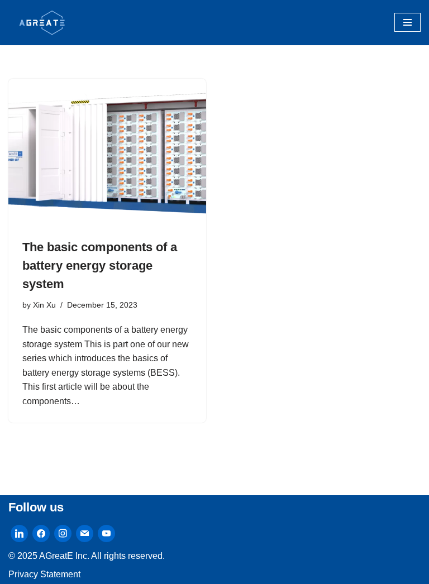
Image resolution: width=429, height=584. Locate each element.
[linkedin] (19, 533)
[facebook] (41, 533)
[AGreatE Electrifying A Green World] (41, 22)
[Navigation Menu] (407, 22)
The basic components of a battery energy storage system (99, 265)
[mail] (84, 533)
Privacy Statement (44, 574)
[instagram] (63, 533)
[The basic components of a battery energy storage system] (107, 153)
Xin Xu (44, 304)
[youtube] (106, 533)
